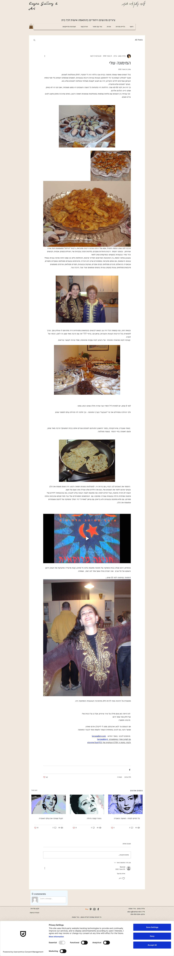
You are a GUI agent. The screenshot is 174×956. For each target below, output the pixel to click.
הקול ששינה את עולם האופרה (51, 818)
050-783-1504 (135, 914)
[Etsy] (86, 909)
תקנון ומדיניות (35, 909)
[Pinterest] (90, 909)
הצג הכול (34, 790)
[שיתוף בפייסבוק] (130, 770)
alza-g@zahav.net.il (134, 912)
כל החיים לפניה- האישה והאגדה (127, 818)
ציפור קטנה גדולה (94, 818)
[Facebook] (98, 909)
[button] (31, 26)
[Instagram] (94, 909)
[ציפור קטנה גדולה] (87, 804)
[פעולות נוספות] (44, 56)
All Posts (139, 40)
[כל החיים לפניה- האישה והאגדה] (125, 804)
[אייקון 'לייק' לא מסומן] (123, 878)
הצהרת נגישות (34, 913)
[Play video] (87, 538)
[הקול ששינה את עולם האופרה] (48, 804)
